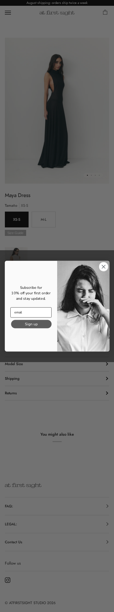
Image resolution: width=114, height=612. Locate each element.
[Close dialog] (103, 266)
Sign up (31, 324)
